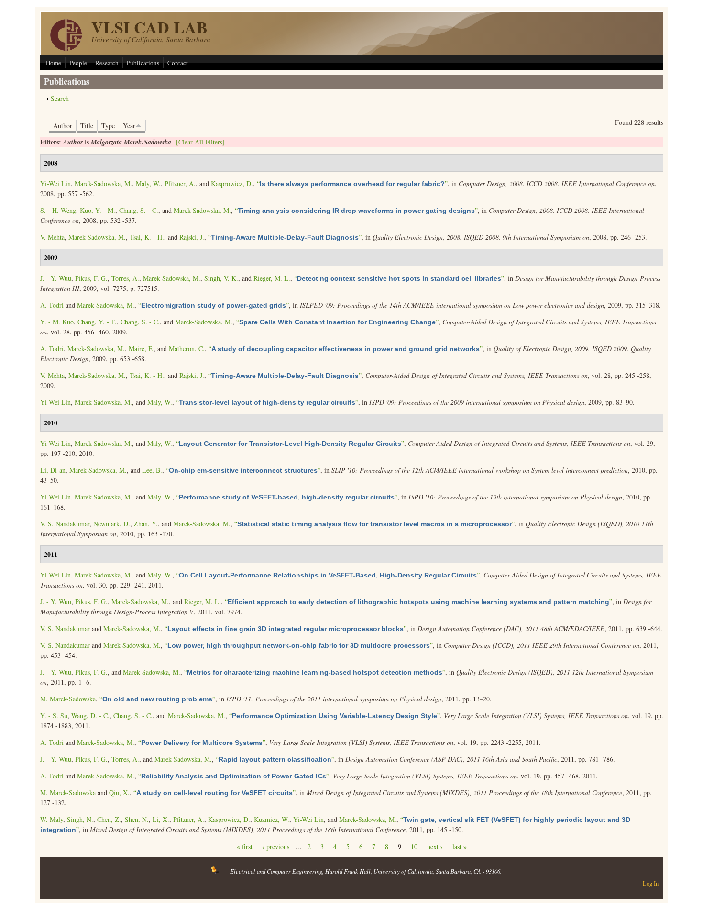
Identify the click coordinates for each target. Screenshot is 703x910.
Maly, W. (148, 183)
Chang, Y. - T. (97, 321)
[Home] (66, 48)
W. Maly (51, 819)
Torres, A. (125, 278)
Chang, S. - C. (138, 210)
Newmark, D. (111, 523)
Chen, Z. (109, 819)
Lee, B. (152, 470)
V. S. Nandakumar (64, 523)
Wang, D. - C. (90, 715)
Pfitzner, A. (180, 183)
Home (53, 62)
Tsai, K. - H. (147, 237)
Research (107, 62)
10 (414, 846)
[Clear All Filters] (200, 141)
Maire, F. (141, 348)
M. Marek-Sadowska (68, 698)
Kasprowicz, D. (232, 183)
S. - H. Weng (58, 210)
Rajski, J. (191, 237)
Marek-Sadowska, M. (103, 183)
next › (435, 846)
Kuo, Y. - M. (97, 210)
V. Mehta (52, 237)
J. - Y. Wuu (55, 278)
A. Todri (52, 305)
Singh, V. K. (221, 278)
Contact (177, 62)
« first (245, 846)
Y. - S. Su (53, 715)
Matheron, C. (187, 348)
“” (352, 183)
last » (459, 846)
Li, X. (161, 819)
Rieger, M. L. (271, 278)
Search (60, 98)
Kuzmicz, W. (271, 819)
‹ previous (275, 846)
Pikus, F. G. (91, 278)
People (78, 62)
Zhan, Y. (146, 523)
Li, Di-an (53, 470)
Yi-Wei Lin (55, 183)
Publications (143, 62)
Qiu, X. (119, 792)
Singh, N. (80, 819)
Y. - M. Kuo (57, 321)
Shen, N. (137, 819)
